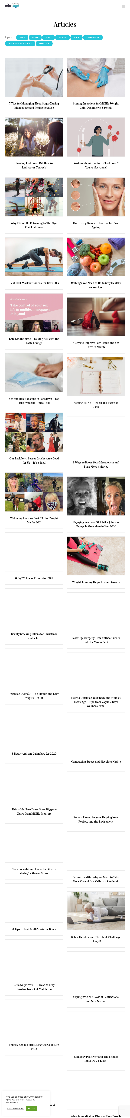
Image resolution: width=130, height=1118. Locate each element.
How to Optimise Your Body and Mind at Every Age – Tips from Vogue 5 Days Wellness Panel (96, 702)
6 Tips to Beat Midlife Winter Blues (34, 929)
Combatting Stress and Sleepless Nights (96, 761)
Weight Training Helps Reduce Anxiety (96, 582)
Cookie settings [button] (15, 1108)
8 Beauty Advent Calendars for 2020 (34, 753)
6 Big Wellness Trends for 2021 (34, 578)
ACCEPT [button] (31, 1108)
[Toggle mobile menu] (123, 6)
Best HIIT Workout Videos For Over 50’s (34, 283)
